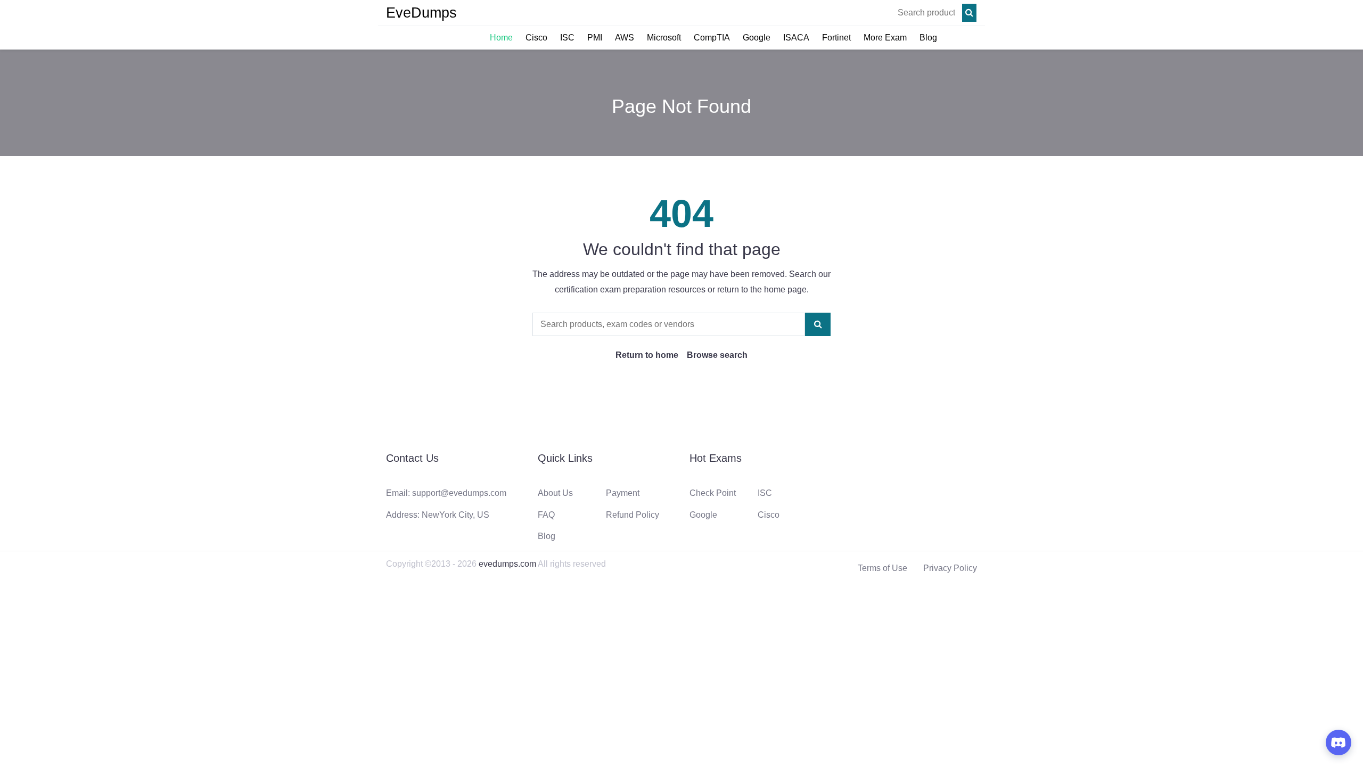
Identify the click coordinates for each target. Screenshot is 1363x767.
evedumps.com (507, 563)
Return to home (646, 355)
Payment (622, 492)
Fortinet (836, 37)
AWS (624, 37)
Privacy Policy (950, 568)
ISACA (796, 37)
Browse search (717, 355)
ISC (567, 37)
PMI (594, 37)
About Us (555, 492)
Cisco (536, 37)
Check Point (712, 492)
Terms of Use (882, 568)
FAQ (546, 514)
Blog (928, 37)
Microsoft (664, 37)
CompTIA (712, 37)
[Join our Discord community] (1338, 742)
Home (501, 37)
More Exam (885, 37)
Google (756, 37)
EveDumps (421, 13)
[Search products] (969, 13)
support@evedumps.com (459, 492)
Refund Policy (632, 514)
